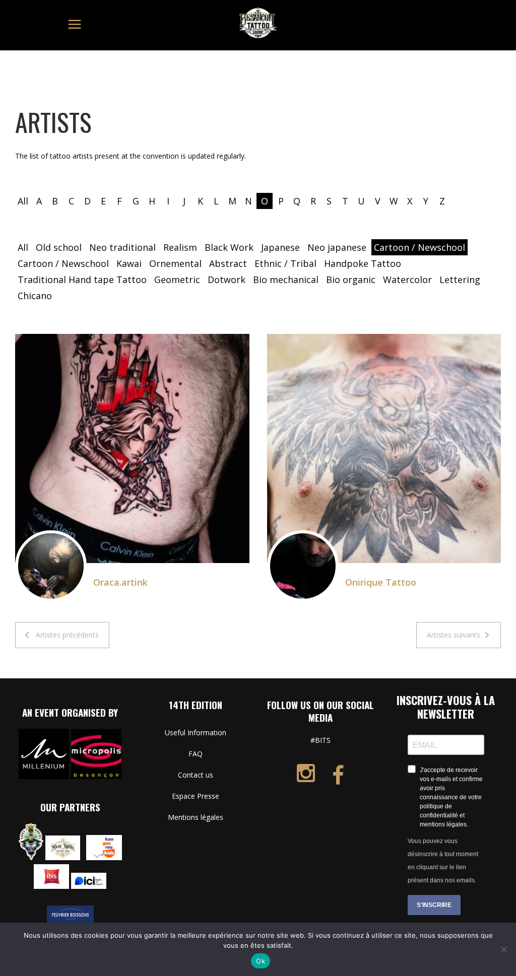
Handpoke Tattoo (362, 263)
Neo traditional (122, 247)
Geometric (177, 279)
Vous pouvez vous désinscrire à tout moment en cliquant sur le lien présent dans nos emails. (443, 861)
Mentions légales (195, 817)
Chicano (35, 296)
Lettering (459, 279)
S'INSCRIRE (434, 905)
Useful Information (195, 732)
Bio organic (350, 279)
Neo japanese (336, 247)
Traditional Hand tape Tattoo (82, 279)
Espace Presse (195, 796)
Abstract (228, 263)
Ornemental (175, 263)
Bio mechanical (285, 279)
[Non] (503, 949)
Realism (180, 247)
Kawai (129, 263)
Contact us (195, 775)
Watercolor (407, 279)
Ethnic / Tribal (285, 263)
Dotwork (226, 279)
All (23, 201)
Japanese (280, 247)
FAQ (195, 753)
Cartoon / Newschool (419, 247)
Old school (59, 247)
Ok (260, 961)
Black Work (229, 247)
